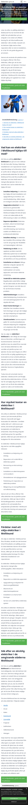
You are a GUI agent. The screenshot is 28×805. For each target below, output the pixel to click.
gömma (20, 120)
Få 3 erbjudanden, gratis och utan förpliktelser (14, 19)
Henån (5, 705)
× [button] (26, 788)
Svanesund (7, 716)
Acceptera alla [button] (14, 798)
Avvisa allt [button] (14, 801)
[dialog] (14, 796)
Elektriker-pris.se (7, 2)
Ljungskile (6, 719)
